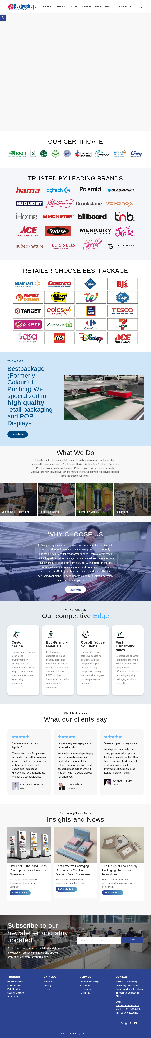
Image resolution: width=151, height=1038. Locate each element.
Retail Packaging (15, 981)
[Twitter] (122, 1023)
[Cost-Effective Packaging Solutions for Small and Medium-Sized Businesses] (75, 845)
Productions (85, 989)
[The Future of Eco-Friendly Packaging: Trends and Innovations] (122, 845)
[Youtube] (135, 1023)
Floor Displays (14, 985)
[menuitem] (48, 6)
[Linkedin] (127, 1023)
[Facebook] (118, 1023)
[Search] (141, 6)
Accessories (13, 996)
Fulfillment (85, 992)
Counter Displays (15, 992)
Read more (18, 892)
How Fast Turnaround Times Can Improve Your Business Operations (28, 870)
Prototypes (85, 985)
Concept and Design (89, 981)
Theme (47, 989)
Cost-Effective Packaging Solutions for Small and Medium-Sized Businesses (73, 870)
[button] (3, 18)
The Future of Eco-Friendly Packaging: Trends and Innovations (119, 870)
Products (48, 981)
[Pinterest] (131, 1023)
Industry (47, 985)
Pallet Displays (14, 989)
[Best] (22, 6)
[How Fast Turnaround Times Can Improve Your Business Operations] (29, 845)
